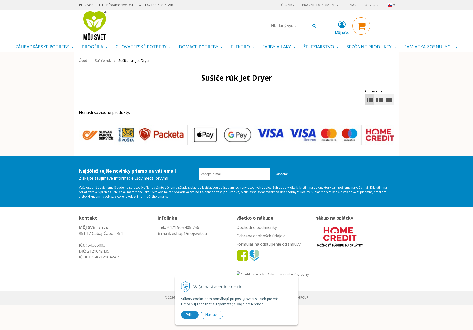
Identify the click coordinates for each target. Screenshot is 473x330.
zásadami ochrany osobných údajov (246, 187)
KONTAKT (372, 4)
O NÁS (351, 4)
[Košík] (361, 26)
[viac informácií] (340, 236)
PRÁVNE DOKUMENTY (320, 4)
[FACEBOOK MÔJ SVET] (242, 255)
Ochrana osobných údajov (260, 235)
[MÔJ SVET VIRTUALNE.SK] (254, 255)
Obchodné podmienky (256, 227)
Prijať (190, 315)
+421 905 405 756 (158, 4)
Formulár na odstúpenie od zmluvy (268, 244)
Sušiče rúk (103, 60)
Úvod (89, 4)
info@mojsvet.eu (119, 4)
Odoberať (281, 174)
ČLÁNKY (287, 4)
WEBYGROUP (299, 297)
